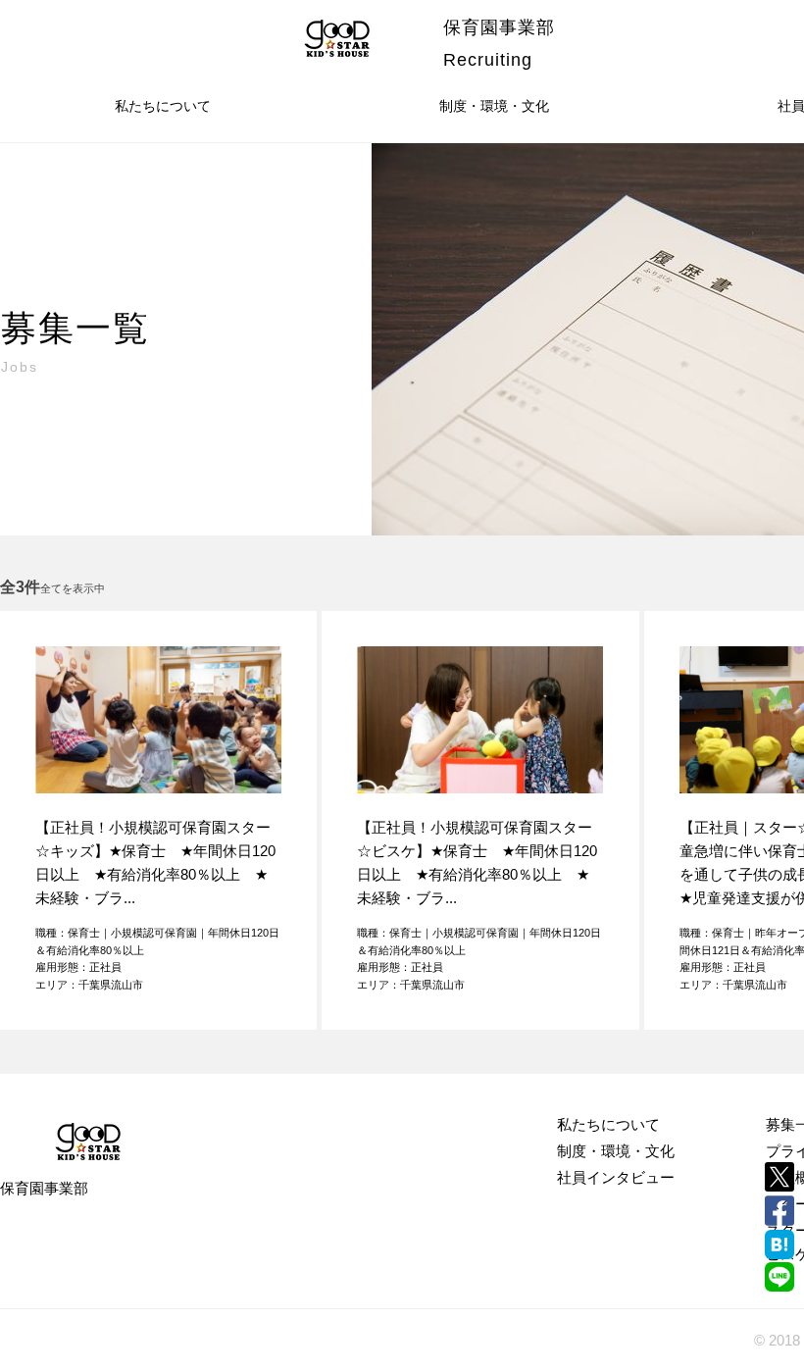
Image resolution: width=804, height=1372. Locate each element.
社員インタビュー (616, 1177)
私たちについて (163, 106)
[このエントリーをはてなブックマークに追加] (779, 1244)
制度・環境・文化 (494, 106)
